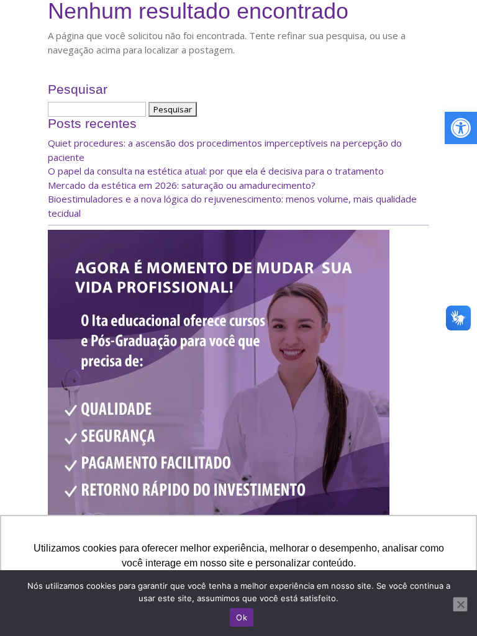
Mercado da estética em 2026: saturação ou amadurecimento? (182, 185)
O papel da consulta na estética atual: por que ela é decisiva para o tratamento (216, 171)
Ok (241, 617)
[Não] (460, 604)
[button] (461, 128)
